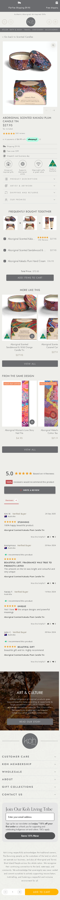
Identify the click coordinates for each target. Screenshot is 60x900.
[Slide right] (53, 110)
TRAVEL (27, 30)
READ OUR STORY (30, 721)
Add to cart (41, 892)
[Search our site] (10, 21)
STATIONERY (38, 30)
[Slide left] (46, 110)
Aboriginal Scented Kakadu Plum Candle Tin (24, 530)
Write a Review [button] (31, 490)
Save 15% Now (30, 835)
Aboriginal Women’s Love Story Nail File (19, 432)
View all (30, 363)
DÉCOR (5, 30)
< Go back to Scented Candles (17, 36)
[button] (49, 537)
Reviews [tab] (9, 500)
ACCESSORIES (51, 30)
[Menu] (4, 21)
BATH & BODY (16, 30)
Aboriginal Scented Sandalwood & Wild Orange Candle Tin (19, 347)
